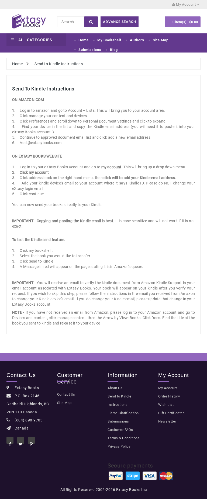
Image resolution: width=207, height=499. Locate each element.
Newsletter (167, 421)
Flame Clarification (123, 413)
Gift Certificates (171, 413)
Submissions (89, 50)
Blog (114, 50)
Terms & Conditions (124, 438)
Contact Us (66, 394)
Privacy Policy (119, 446)
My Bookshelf (109, 40)
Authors (137, 40)
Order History (169, 396)
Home (83, 40)
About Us (115, 388)
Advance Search (119, 22)
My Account (168, 388)
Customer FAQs (120, 430)
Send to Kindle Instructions (58, 64)
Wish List (166, 405)
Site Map (160, 40)
